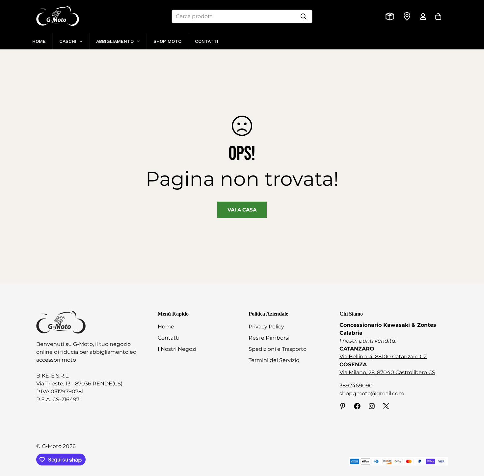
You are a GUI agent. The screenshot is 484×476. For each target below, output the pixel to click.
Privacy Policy (266, 326)
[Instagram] (371, 406)
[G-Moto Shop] (57, 16)
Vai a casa (242, 210)
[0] (438, 16)
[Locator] (407, 16)
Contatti (168, 338)
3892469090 (356, 385)
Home (166, 326)
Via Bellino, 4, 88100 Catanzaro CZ (383, 356)
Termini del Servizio (274, 360)
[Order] (389, 16)
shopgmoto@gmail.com (371, 393)
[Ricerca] (303, 16)
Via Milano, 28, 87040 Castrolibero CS (387, 372)
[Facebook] (357, 406)
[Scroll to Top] (471, 440)
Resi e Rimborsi (269, 338)
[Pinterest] (342, 406)
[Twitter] (386, 406)
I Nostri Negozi (177, 349)
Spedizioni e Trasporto (278, 349)
